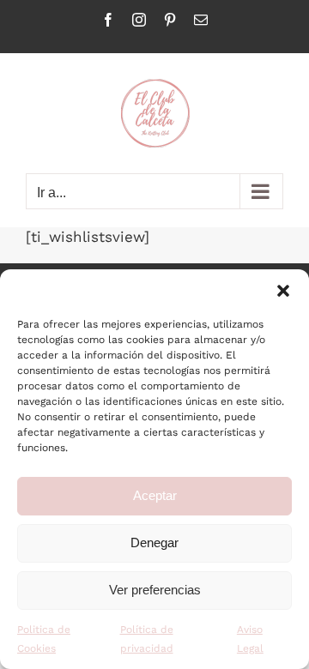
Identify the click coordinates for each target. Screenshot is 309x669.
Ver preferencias (155, 589)
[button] (283, 290)
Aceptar (155, 495)
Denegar (154, 542)
